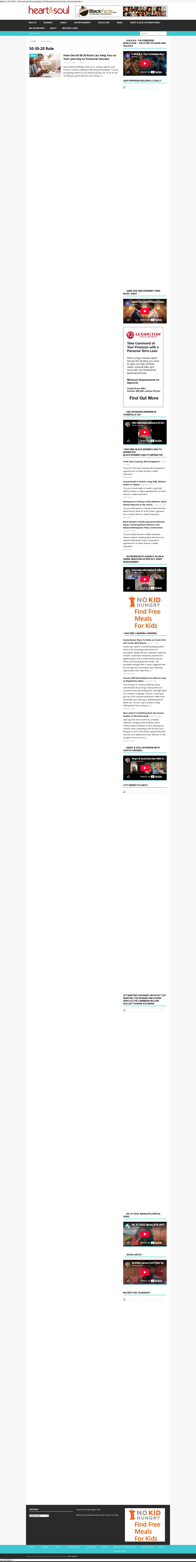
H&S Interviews (37, 28)
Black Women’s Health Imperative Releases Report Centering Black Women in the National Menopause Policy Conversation (144, 524)
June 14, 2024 (70, 62)
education (103, 22)
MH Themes (72, 1556)
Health (32, 22)
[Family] (45, 65)
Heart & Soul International (145, 22)
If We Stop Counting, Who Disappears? (141, 461)
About (53, 28)
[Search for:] (153, 33)
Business (48, 22)
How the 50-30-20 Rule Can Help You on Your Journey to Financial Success (89, 57)
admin (82, 62)
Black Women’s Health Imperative (143, 454)
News (120, 22)
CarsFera (151, 633)
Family (63, 22)
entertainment (82, 22)
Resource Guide (70, 28)
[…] (101, 76)
